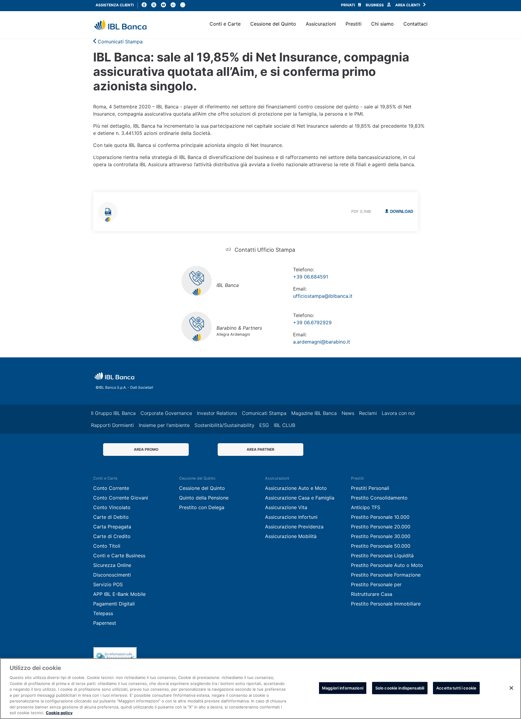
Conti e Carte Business (119, 555)
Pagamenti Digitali (114, 604)
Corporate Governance (166, 413)
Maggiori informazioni (342, 688)
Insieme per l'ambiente (164, 425)
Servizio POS (108, 584)
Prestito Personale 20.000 (380, 527)
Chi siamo (382, 24)
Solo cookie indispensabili (399, 688)
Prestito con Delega (201, 507)
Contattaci (415, 24)
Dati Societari (141, 387)
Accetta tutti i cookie (456, 688)
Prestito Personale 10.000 (380, 517)
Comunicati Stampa (119, 42)
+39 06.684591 (310, 277)
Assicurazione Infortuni (291, 517)
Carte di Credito (112, 536)
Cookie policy (59, 712)
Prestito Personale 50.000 (380, 546)
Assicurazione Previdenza (294, 527)
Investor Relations (217, 413)
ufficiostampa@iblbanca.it (322, 296)
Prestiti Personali (370, 488)
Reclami (368, 413)
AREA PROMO (146, 449)
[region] (260, 688)
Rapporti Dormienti (112, 425)
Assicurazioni (321, 24)
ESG (264, 425)
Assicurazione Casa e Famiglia (299, 498)
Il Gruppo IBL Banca (113, 413)
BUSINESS (375, 5)
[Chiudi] (511, 688)
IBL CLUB (284, 425)
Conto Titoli (106, 546)
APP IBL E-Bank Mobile (119, 594)
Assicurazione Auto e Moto (296, 488)
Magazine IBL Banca (314, 413)
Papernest (104, 623)
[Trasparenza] (115, 656)
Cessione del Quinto (273, 24)
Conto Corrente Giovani (120, 498)
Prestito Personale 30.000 (380, 536)
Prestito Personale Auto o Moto (387, 565)
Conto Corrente (111, 488)
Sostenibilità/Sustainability (224, 425)
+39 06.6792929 (312, 322)
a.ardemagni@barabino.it (321, 342)
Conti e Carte (225, 24)
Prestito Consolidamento (379, 498)
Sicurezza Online (112, 565)
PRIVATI (348, 5)
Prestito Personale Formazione (386, 575)
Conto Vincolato (112, 507)
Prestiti (354, 24)
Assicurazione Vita (286, 507)
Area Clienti (408, 5)
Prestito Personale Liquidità (382, 555)
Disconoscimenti (112, 575)
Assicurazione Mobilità (291, 536)
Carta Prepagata (112, 527)
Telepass (103, 613)
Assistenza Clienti (115, 5)
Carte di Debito (111, 517)
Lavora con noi (398, 413)
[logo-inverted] (114, 376)
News (348, 413)
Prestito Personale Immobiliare (386, 604)
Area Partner (260, 449)
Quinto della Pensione (204, 498)
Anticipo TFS (365, 507)
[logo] (120, 25)
